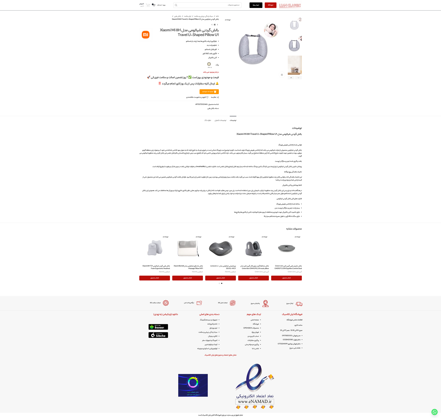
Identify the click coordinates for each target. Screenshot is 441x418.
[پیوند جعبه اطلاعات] (287, 303)
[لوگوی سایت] (290, 5)
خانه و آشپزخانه (212, 324)
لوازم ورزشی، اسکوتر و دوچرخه (207, 348)
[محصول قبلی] (217, 24)
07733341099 (283, 344)
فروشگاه (270, 5)
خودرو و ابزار (213, 328)
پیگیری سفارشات (253, 340)
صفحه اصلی (255, 320)
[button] (298, 78)
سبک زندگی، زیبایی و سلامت (203, 16)
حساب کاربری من (253, 336)
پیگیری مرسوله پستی (252, 344)
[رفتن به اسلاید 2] (219, 283)
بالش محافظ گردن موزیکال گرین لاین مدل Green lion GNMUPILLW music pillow (254, 267)
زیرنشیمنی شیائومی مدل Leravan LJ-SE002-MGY (223, 267)
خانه (217, 16)
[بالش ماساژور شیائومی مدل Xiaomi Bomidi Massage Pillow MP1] (187, 248)
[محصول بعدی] (212, 24)
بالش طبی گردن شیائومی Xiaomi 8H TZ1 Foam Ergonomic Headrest (156, 267)
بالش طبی (177, 16)
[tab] (233, 119)
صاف (209, 68)
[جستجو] (176, 5)
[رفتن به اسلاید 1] (221, 283)
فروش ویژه (256, 5)
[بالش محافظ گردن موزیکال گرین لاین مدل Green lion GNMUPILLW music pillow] (253, 248)
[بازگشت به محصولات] (214, 24)
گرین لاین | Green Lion (295, 272)
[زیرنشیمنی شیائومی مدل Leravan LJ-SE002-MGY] (220, 248)
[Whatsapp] (434, 412)
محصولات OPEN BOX (251, 328)
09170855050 (287, 335)
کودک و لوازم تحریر (211, 344)
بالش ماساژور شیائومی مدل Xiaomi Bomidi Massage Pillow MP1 (188, 267)
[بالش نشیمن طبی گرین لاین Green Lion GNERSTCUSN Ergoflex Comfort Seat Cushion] (286, 248)
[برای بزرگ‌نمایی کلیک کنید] (282, 75)
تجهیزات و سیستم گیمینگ (208, 320)
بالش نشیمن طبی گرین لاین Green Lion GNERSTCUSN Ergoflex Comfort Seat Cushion (288, 269)
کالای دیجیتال (212, 336)
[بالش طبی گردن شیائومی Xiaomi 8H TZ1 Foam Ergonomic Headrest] (154, 248)
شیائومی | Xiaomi (230, 272)
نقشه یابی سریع (295, 348)
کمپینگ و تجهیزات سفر (209, 340)
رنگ (217, 65)
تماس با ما (255, 348)
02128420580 (288, 340)
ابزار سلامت (187, 16)
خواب (231, 193)
